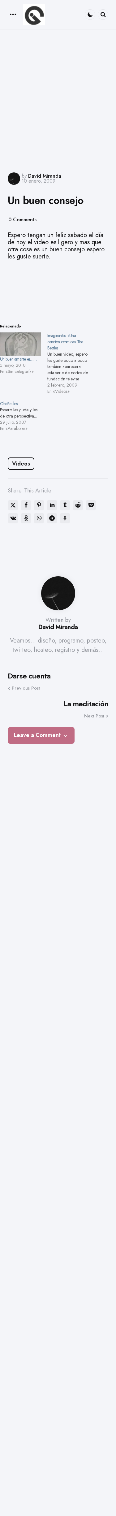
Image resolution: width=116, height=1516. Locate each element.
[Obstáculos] (23, 416)
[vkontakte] (13, 518)
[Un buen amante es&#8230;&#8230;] (20, 344)
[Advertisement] (58, 100)
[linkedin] (52, 505)
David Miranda (44, 176)
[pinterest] (39, 505)
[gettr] (65, 518)
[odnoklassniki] (26, 518)
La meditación (85, 703)
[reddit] (78, 505)
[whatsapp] (39, 518)
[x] (13, 505)
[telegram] (52, 518)
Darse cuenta (29, 676)
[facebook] (26, 505)
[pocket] (91, 505)
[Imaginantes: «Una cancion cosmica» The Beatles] (71, 363)
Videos (21, 464)
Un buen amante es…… (18, 359)
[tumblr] (65, 505)
